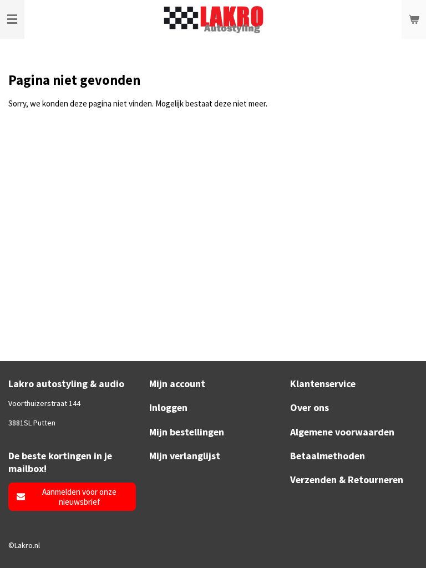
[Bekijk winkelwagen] (414, 19)
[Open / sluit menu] (12, 19)
